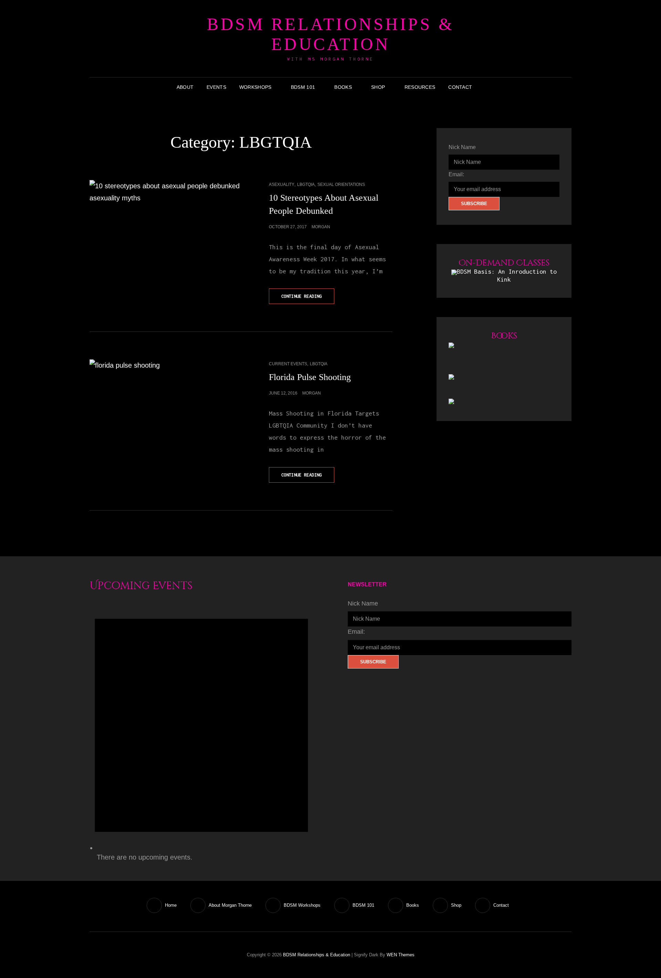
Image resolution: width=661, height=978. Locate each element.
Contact (460, 87)
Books (343, 87)
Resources (420, 87)
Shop (378, 87)
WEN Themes (401, 954)
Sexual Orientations (341, 184)
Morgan (321, 226)
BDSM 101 (303, 87)
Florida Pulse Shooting (310, 377)
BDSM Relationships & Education (330, 34)
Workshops (255, 87)
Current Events (288, 363)
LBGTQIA (306, 184)
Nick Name (462, 147)
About (185, 87)
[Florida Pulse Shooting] (165, 397)
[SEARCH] (484, 87)
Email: (456, 174)
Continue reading (307, 298)
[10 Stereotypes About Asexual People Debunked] (165, 218)
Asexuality (281, 184)
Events (216, 87)
